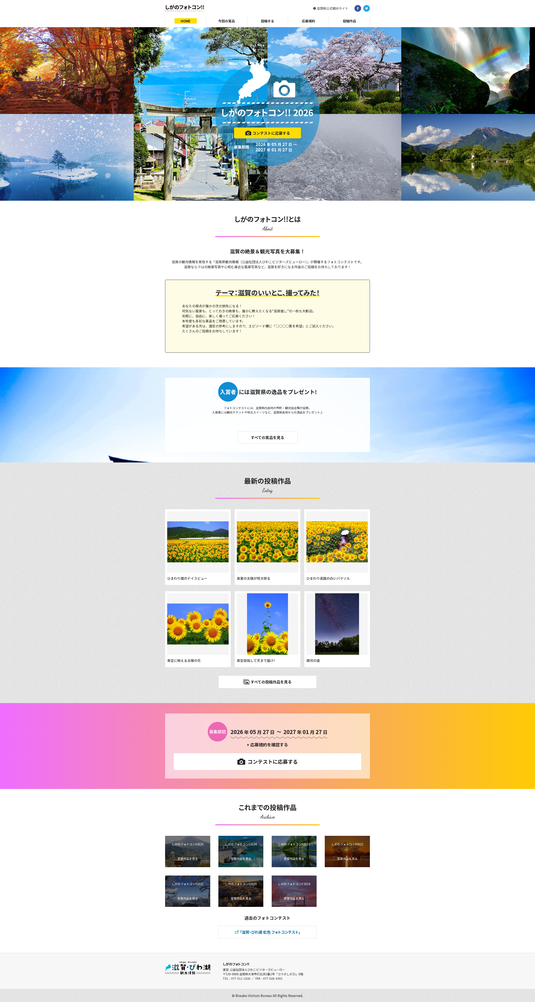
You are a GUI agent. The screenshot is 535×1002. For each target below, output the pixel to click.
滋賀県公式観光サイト (332, 8)
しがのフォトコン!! (236, 963)
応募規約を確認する (269, 745)
